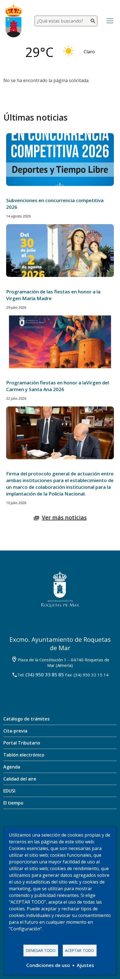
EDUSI (9, 791)
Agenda (11, 767)
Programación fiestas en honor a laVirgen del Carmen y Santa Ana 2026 (57, 385)
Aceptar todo (79, 950)
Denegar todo (41, 950)
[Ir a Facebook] (35, 826)
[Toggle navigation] (110, 20)
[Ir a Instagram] (68, 826)
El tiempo (13, 803)
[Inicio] (16, 21)
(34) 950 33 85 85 (44, 674)
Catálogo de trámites (26, 719)
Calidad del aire (19, 779)
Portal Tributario (21, 743)
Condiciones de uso (48, 965)
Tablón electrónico (23, 755)
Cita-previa (15, 731)
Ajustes (85, 965)
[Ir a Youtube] (85, 826)
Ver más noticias (64, 517)
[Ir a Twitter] (51, 826)
